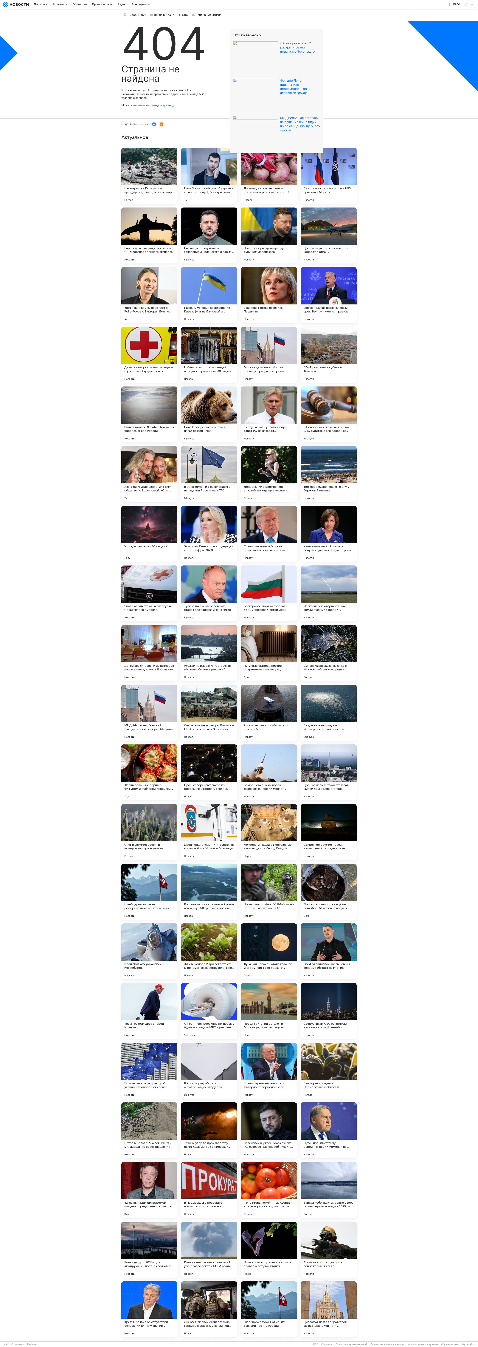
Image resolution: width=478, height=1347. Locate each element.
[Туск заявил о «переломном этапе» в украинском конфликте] (209, 593)
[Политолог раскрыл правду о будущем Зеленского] (269, 235)
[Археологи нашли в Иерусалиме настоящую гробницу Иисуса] (269, 832)
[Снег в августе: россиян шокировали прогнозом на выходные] (149, 832)
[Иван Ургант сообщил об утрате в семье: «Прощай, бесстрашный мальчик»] (209, 176)
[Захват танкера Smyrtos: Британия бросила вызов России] (149, 414)
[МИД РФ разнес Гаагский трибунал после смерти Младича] (149, 713)
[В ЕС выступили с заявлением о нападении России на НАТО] (209, 474)
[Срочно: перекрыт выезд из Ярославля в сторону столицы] (209, 772)
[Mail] (5, 4)
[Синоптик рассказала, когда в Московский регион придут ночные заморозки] (329, 653)
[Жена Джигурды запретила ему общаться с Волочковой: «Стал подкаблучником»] (149, 474)
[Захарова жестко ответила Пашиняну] (269, 295)
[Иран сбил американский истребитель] (149, 951)
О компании (17, 1344)
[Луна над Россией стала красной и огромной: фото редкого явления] (269, 951)
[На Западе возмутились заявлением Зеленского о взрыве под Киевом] (209, 235)
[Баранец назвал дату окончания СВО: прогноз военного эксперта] (149, 235)
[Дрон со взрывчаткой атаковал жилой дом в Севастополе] (329, 772)
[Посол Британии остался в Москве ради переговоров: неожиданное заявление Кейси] (269, 1011)
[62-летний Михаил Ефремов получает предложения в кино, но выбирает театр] (149, 1190)
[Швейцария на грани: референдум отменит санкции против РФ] (149, 892)
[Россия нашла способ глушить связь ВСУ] (269, 713)
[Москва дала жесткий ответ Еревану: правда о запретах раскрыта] (269, 355)
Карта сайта (468, 1344)
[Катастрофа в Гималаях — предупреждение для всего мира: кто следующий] (149, 176)
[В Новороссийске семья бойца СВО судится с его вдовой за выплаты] (329, 414)
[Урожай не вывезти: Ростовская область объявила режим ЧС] (209, 653)
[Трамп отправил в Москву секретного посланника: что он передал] (269, 534)
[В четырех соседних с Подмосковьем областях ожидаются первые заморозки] (329, 1071)
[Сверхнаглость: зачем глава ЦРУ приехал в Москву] (329, 176)
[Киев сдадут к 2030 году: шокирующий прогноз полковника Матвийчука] (149, 1250)
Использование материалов (423, 1344)
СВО (185, 14)
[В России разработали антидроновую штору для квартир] (209, 1071)
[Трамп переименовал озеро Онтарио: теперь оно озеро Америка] (269, 1071)
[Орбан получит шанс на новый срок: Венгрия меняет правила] (329, 295)
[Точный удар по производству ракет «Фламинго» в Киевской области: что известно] (209, 1130)
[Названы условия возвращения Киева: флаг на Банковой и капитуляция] (209, 295)
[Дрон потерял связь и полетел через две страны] (329, 235)
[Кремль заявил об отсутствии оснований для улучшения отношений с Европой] (149, 1309)
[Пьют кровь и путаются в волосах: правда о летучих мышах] (269, 1250)
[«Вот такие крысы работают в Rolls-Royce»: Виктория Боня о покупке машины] (149, 295)
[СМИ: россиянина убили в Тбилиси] (329, 355)
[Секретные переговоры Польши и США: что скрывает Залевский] (209, 713)
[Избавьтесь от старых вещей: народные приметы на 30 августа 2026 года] (209, 355)
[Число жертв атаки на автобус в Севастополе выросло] (149, 593)
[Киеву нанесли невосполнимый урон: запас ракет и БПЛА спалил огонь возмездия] (209, 1250)
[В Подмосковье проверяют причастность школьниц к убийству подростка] (209, 1190)
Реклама (31, 1344)
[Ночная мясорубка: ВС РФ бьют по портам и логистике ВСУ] (269, 892)
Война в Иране (164, 14)
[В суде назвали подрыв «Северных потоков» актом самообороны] (329, 713)
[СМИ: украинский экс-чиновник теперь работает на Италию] (329, 951)
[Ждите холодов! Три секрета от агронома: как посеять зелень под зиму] (209, 951)
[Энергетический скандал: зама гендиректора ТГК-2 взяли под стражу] (209, 1309)
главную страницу (161, 105)
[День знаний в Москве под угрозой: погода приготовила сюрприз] (269, 474)
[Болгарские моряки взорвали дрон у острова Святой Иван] (269, 593)
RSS (315, 1344)
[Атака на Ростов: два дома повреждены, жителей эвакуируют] (329, 1250)
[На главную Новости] (18, 4)
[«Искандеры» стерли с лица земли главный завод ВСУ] (329, 593)
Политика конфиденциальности (387, 1344)
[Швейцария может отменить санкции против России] (269, 1309)
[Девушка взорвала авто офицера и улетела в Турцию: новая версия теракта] (149, 355)
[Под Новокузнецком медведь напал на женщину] (209, 414)
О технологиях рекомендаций (351, 1344)
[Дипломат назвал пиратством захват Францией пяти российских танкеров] (329, 1309)
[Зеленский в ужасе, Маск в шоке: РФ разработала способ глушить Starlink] (269, 1130)
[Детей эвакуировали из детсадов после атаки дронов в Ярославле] (149, 653)
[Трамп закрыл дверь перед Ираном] (149, 1011)
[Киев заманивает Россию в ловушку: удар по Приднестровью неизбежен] (329, 534)
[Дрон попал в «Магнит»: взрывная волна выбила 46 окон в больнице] (209, 832)
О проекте (326, 1344)
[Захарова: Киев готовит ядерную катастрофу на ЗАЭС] (209, 534)
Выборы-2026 (137, 14)
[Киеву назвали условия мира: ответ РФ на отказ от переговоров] (269, 414)
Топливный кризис (208, 14)
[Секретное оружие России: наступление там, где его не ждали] (329, 832)
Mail (6, 1344)
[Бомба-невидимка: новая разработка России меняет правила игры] (269, 772)
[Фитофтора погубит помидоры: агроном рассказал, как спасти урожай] (269, 1190)
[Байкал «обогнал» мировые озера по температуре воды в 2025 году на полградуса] (329, 1190)
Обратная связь (449, 1344)
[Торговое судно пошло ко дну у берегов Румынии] (329, 474)
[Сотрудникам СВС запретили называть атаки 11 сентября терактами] (329, 1011)
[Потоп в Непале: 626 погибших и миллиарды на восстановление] (149, 1130)
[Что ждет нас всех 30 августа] (149, 534)
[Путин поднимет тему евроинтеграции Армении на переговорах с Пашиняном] (329, 1130)
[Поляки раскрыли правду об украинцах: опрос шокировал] (149, 1071)
